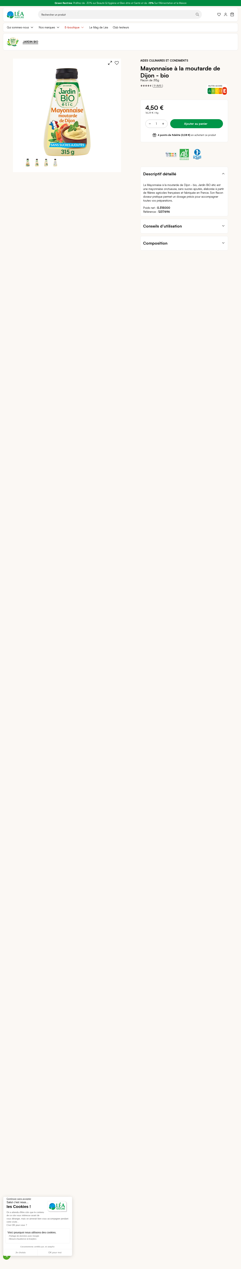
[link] (219, 14)
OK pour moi (54, 1252)
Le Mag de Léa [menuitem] (98, 27)
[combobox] (120, 14)
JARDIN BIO (30, 41)
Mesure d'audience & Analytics (22, 1239)
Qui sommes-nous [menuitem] (18, 27)
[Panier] (232, 14)
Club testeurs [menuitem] (121, 27)
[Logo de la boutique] (15, 14)
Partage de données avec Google (24, 1236)
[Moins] (149, 124)
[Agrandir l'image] (110, 63)
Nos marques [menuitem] (47, 27)
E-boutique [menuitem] (72, 27)
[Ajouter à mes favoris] (116, 63)
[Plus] (163, 124)
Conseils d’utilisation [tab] (162, 226)
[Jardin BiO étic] (13, 41)
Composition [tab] (155, 243)
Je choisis (20, 1252)
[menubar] (120, 27)
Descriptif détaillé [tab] (159, 173)
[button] (36, 162)
